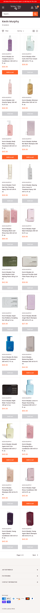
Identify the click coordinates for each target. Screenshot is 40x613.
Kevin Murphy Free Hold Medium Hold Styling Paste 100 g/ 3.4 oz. (10, 275)
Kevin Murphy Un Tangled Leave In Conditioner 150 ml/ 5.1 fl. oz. (10, 60)
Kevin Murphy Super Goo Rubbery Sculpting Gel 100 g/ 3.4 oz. (10, 318)
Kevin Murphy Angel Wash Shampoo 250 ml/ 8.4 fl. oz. (30, 231)
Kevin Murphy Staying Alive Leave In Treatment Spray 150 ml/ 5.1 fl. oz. (29, 188)
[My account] (32, 7)
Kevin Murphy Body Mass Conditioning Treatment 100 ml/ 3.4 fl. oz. (9, 145)
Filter (7, 31)
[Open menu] (3, 7)
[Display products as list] (37, 31)
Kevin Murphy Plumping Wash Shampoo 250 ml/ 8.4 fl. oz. (10, 491)
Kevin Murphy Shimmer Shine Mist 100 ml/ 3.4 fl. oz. (30, 102)
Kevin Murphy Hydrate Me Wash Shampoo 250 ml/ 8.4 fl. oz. (30, 144)
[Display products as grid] (34, 31)
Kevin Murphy (6, 54)
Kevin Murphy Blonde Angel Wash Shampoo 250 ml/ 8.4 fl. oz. (29, 318)
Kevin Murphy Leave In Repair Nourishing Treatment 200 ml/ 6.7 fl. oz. (30, 404)
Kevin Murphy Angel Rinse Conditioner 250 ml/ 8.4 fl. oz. (29, 490)
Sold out (30, 72)
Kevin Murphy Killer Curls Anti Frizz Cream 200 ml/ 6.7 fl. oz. (29, 59)
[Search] (35, 14)
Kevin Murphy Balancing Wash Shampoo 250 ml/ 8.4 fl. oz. (30, 360)
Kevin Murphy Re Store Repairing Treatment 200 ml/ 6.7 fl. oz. (10, 359)
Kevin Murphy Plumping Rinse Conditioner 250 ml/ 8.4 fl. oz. (30, 447)
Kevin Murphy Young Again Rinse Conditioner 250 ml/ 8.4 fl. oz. (10, 534)
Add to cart (10, 72)
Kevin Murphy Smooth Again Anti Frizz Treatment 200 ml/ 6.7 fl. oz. (9, 447)
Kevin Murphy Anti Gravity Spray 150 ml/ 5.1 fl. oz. (9, 102)
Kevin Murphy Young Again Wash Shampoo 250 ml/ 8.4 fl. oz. (29, 533)
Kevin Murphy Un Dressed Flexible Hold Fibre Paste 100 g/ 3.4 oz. (29, 275)
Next (34, 555)
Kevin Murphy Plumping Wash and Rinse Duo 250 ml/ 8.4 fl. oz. (9, 232)
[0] (36, 7)
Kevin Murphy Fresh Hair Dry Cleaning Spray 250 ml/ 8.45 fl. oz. (9, 188)
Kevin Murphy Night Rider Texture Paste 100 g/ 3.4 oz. (8, 403)
